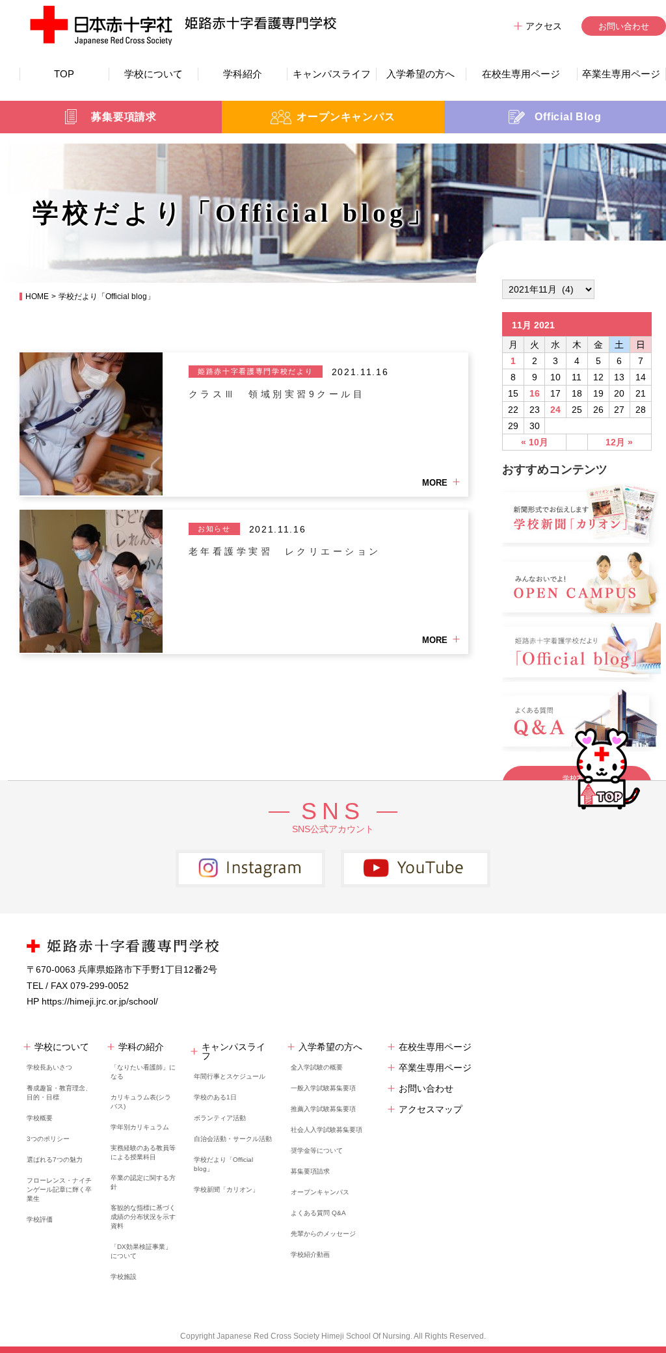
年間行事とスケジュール (229, 1076)
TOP (64, 73)
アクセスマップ (430, 1109)
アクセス (544, 26)
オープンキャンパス (320, 1192)
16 (534, 393)
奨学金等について (317, 1150)
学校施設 (124, 1276)
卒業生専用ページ (621, 73)
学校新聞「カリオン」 (226, 1189)
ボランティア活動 (220, 1118)
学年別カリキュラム (140, 1127)
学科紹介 (242, 73)
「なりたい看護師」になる (143, 1072)
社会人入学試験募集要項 (326, 1129)
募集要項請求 (310, 1171)
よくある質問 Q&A (318, 1212)
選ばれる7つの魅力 (55, 1159)
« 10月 (534, 442)
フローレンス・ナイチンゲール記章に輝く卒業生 (59, 1189)
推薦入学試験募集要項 (323, 1108)
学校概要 (40, 1118)
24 (555, 409)
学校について (153, 73)
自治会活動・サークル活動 (233, 1138)
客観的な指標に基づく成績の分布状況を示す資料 (143, 1216)
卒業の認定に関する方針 (143, 1182)
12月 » (619, 442)
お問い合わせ (623, 26)
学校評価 (40, 1219)
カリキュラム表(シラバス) (141, 1102)
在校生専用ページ (521, 73)
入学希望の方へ (420, 73)
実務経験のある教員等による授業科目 (143, 1152)
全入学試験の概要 (317, 1067)
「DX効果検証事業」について (141, 1251)
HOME (37, 296)
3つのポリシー (48, 1138)
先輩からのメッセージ (323, 1233)
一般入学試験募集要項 (323, 1088)
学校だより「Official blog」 (223, 1164)
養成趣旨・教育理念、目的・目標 (59, 1092)
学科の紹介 (141, 1046)
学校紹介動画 (310, 1254)
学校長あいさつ (49, 1067)
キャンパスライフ (332, 73)
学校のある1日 (215, 1097)
